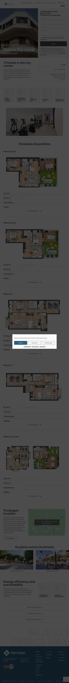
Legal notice (42, 346)
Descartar (35, 343)
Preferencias (48, 343)
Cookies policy (27, 346)
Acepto (20, 343)
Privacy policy (35, 346)
